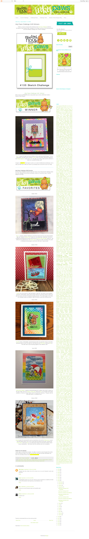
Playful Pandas (69, 371)
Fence (57, 200)
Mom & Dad (66, 288)
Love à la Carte (59, 277)
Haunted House (62, 233)
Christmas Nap (59, 163)
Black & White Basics (68, 136)
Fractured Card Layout (68, 210)
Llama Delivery (69, 274)
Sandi (18, 293)
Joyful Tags (58, 268)
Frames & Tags (62, 213)
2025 (59, 470)
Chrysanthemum (69, 168)
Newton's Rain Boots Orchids (61, 345)
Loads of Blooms (59, 275)
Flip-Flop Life (66, 204)
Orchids (57, 359)
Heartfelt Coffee (59, 235)
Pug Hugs (67, 375)
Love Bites (70, 277)
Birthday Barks (59, 130)
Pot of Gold (65, 374)
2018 (59, 516)
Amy (20, 486)
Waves (66, 450)
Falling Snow (67, 196)
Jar (63, 267)
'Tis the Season (59, 105)
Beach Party (64, 123)
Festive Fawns (62, 200)
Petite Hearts (62, 367)
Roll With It (63, 386)
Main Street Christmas (60, 284)
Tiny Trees (65, 437)
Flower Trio (58, 209)
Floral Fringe (59, 207)
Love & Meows (63, 276)
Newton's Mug (69, 337)
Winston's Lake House (60, 458)
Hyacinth (57, 253)
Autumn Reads (66, 117)
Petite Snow (60, 368)
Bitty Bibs (57, 136)
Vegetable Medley (66, 447)
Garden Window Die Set (60, 220)
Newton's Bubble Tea (68, 317)
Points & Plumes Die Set (68, 372)
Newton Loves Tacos (63, 303)
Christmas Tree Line (63, 167)
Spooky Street (28, 237)
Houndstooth (63, 252)
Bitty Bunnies (62, 136)
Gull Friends (69, 222)
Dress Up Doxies (59, 189)
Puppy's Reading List (60, 381)
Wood (68, 460)
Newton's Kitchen (66, 333)
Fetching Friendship (65, 201)
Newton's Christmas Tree (64, 320)
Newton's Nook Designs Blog (55, 17)
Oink (62, 358)
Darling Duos (58, 183)
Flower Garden (64, 208)
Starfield (57, 426)
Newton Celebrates (60, 295)
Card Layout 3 (67, 150)
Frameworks (65, 214)
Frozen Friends (59, 218)
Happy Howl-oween (68, 229)
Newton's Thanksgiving (67, 354)
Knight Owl (67, 269)
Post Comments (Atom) (25, 525)
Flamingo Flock (63, 203)
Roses (66, 386)
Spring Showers (69, 422)
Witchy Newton (64, 460)
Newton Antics (70, 294)
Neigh (63, 293)
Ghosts (60, 221)
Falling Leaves (47, 440)
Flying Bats (64, 209)
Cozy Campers (59, 177)
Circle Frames (59, 169)
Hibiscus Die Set (66, 242)
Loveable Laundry (65, 281)
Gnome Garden (63, 222)
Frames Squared (69, 213)
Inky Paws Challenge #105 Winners (65, 498)
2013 (59, 524)
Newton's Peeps (69, 339)
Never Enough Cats (59, 294)
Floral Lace (66, 207)
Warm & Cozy (62, 450)
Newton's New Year (68, 338)
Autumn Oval (62, 117)
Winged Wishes (59, 454)
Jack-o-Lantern (60, 267)
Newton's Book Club (67, 315)
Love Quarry (58, 281)
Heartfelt (57, 234)
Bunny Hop (63, 143)
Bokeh (62, 138)
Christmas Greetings (63, 162)
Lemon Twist (58, 273)
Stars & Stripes (63, 426)
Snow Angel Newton (60, 406)
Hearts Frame (69, 240)
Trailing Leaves (69, 438)
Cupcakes (64, 180)
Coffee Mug (65, 173)
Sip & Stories (58, 398)
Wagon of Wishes (66, 448)
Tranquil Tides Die (65, 439)
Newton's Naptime (60, 338)
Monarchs (70, 288)
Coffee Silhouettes (60, 174)
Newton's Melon (69, 334)
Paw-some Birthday (66, 364)
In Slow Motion (62, 253)
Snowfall (67, 409)
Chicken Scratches (69, 158)
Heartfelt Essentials (66, 235)
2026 (59, 469)
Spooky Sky (66, 418)
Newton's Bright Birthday (60, 317)
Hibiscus (61, 242)
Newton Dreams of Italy (60, 296)
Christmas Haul (69, 162)
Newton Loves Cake (60, 301)
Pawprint (63, 365)
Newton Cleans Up (68, 295)
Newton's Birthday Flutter (62, 312)
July (59, 504)
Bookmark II (64, 141)
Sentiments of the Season (62, 392)
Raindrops (68, 384)
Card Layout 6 (67, 151)
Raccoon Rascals (59, 384)
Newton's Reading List (62, 347)
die (30, 158)
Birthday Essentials (65, 130)
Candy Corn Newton (66, 148)
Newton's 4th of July (68, 306)
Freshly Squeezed (63, 215)
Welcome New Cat (68, 451)
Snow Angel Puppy (68, 406)
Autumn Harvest (63, 115)
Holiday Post (62, 247)
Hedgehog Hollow (60, 241)
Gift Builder (65, 221)
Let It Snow (64, 273)
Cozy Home (65, 177)
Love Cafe (63, 279)
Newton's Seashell (62, 348)
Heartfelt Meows (65, 239)
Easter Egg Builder (66, 189)
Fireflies (60, 202)
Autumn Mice (19, 442)
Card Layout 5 (62, 151)
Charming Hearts (63, 157)
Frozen (63, 216)
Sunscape (61, 431)
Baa (59, 118)
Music (57, 290)
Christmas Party (65, 163)
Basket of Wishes (60, 121)
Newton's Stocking (68, 350)
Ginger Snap (70, 221)
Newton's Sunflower (68, 352)
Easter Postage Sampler (62, 190)
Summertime (70, 428)
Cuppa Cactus (69, 180)
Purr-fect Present (69, 381)
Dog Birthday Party (64, 187)
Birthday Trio (64, 135)
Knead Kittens (61, 269)
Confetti (34, 157)
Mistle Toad (58, 288)
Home (17, 17)
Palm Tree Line (65, 361)
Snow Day (58, 407)
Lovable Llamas (66, 275)
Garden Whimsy (69, 219)
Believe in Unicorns (59, 128)
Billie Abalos (21, 469)
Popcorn (57, 373)
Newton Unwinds (61, 306)
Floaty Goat (63, 206)
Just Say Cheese (64, 268)
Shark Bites (66, 394)
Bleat (57, 137)
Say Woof (61, 387)
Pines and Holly (59, 371)
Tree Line (70, 439)
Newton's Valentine (59, 357)
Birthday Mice (69, 131)
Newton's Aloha (58, 307)
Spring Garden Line (68, 420)
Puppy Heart (66, 378)
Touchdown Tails (59, 438)
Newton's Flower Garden (61, 327)
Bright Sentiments (59, 142)
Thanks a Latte (67, 434)
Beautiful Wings (62, 127)
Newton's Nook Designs (61, 339)
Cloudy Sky (58, 170)
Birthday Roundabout (68, 134)
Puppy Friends (61, 378)
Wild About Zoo (61, 453)
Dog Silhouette (69, 188)
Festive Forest (59, 201)
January (60, 514)
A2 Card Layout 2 (67, 108)
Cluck (62, 170)
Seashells (70, 390)
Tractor (64, 438)
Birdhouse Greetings (62, 129)
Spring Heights (63, 421)
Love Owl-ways (69, 280)
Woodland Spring (68, 461)
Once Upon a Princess (67, 358)
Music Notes (61, 290)
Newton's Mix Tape (69, 335)
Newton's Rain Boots (67, 344)
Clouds (71, 169)
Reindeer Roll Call (67, 385)
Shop (65, 17)
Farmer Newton (69, 197)
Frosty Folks (69, 215)
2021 (59, 477)
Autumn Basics (69, 113)
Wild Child (66, 453)
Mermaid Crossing (68, 286)
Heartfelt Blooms (62, 234)
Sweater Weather (66, 431)
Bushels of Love (69, 144)
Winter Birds (58, 459)
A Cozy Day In (68, 105)
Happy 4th (61, 228)
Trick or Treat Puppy (66, 441)
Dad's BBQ (66, 181)
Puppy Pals (70, 378)
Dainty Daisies (59, 182)
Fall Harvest (67, 194)
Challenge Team (43, 17)
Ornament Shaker (62, 359)
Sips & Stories (63, 398)
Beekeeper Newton (69, 127)
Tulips (61, 444)
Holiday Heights (61, 246)
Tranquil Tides (59, 439)
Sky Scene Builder (68, 400)
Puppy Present (64, 379)
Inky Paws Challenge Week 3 (65, 260)
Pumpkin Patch (66, 377)
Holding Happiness (21, 158)
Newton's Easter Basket (67, 326)
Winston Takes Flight (67, 454)
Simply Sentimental (68, 397)
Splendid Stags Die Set (60, 415)
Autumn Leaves (69, 115)
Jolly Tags (70, 267)
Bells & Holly (66, 128)
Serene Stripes (64, 393)
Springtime (58, 424)
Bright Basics (69, 141)
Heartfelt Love (59, 239)
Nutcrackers (58, 358)
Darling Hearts (64, 183)
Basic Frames (69, 120)
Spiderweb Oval (69, 414)
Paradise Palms (59, 363)
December (61, 482)
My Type (68, 290)
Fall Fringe (62, 194)
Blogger (46, 535)
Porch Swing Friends (64, 373)
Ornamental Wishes (68, 360)
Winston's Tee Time (69, 458)
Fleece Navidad (59, 204)
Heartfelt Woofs (63, 240)
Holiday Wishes (65, 249)
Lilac (60, 274)
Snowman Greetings (59, 412)
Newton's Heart (65, 332)
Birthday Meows (63, 131)
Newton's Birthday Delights (66, 311)
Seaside (57, 391)
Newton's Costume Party (67, 321)
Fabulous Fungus (67, 193)
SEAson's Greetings (62, 391)
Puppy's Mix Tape (69, 380)
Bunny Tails (58, 144)
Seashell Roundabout (64, 390)
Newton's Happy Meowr (63, 331)
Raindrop (64, 384)
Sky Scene (63, 400)
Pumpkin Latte (59, 377)
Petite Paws (66, 367)
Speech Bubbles (59, 414)
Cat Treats (63, 156)
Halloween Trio (69, 226)
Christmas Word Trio (63, 168)
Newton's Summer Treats (61, 351)
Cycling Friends (59, 181)
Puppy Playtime (59, 379)
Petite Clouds (67, 366)
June (60, 506)
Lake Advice (63, 270)
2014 (59, 523)
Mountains (68, 289)
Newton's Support (59, 353)
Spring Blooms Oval (60, 420)
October (60, 485)
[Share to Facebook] (36, 458)
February (60, 513)
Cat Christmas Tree (67, 155)
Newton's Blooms (62, 314)
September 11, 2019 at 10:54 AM (27, 486)
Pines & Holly (69, 370)
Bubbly (71, 142)
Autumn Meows (59, 116)
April (59, 509)
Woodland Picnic (62, 461)
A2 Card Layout (59, 108)
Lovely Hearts (67, 282)
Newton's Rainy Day (31, 391)
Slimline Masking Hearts (65, 404)
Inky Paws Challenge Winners (43, 459)
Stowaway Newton (59, 427)
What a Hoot (65, 452)
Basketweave (67, 121)
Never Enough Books (68, 293)
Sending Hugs (69, 391)
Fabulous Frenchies (59, 193)
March (60, 511)
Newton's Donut (59, 326)
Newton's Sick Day (68, 348)
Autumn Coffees (59, 114)
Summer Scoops (63, 428)
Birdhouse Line (69, 129)
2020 (59, 479)
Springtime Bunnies (64, 424)
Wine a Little (70, 453)
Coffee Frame (66, 171)
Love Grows (63, 280)
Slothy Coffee (63, 405)
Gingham (58, 222)
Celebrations (58, 157)
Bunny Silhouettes (69, 143)
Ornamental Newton (68, 359)
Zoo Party (58, 464)
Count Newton (69, 176)
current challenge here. (34, 454)
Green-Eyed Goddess (20, 390)
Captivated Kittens (59, 150)
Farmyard (63, 198)
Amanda (17, 440)
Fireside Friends (65, 202)
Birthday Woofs (69, 135)
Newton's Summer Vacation (64, 352)
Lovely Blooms (62, 282)
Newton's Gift (69, 327)
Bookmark (60, 141)
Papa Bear (70, 361)
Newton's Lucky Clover (62, 334)
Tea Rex (65, 433)
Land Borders (69, 270)
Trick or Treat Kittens (65, 440)
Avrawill (17, 341)
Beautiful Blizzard (60, 124)
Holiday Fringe (59, 245)
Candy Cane (70, 147)
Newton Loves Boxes (68, 300)
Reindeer (62, 385)
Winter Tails (70, 459)
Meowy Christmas (60, 286)
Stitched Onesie (69, 426)
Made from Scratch (62, 283)
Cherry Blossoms (62, 158)
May (59, 508)
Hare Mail (62, 232)
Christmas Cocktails (64, 161)
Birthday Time (58, 135)
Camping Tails (65, 147)
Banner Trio (61, 120)
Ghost (66, 220)
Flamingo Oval (69, 203)
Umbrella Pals (60, 445)
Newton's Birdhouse (64, 308)
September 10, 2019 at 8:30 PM (27, 477)
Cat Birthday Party (59, 155)
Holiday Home (66, 246)
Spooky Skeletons (60, 418)
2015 (59, 521)
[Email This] (32, 458)
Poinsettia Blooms (59, 372)
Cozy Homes (70, 177)
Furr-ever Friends (65, 218)
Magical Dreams (69, 283)
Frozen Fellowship (68, 216)
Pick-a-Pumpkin (66, 368)
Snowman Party (66, 412)
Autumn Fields (66, 114)
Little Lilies (63, 274)
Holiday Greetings (65, 245)
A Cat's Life (64, 105)
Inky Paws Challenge (42, 26)
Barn (65, 120)
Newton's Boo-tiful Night (42, 238)
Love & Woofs (69, 276)
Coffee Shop (70, 173)
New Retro (65, 294)
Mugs (71, 289)
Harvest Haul (66, 232)
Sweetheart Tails (63, 432)
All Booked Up (67, 110)
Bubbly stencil (58, 143)
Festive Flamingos (69, 200)
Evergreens (70, 191)
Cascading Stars (69, 154)
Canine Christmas (68, 149)
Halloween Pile (64, 225)
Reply (20, 474)
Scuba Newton (63, 388)
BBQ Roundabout (63, 122)
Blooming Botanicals (68, 137)
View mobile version (34, 522)
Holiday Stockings (59, 249)
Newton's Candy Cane (61, 318)
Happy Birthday (66, 228)
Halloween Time (61, 226)
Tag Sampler (68, 432)
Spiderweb (65, 414)
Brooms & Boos (66, 142)
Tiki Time (70, 435)
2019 (59, 480)
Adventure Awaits (68, 109)
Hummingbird (69, 252)
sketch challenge (69, 398)
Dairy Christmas (66, 182)
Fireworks (70, 202)
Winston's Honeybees (68, 457)
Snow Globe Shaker (63, 408)
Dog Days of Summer (62, 188)
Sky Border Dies (59, 399)
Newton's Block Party (65, 313)
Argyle (66, 111)
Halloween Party (59, 225)
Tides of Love (66, 435)
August (60, 503)
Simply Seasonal (62, 397)
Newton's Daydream (68, 325)
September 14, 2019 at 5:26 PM (28, 493)
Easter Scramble (69, 190)
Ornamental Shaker (59, 360)
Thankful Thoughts (60, 434)
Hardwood (58, 232)
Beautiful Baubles (69, 123)
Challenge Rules (34, 17)
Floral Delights (69, 206)
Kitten (69, 268)
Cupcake (60, 180)
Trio (71, 441)
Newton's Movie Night (60, 337)
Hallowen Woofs (66, 227)
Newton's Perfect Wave (64, 341)
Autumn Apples (64, 113)
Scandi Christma (66, 387)
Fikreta (20, 493)
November (61, 483)
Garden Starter (62, 219)
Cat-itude (67, 156)
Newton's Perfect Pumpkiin (61, 340)
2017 (59, 518)
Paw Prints (61, 364)
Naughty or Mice (59, 293)
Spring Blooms (69, 419)
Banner (57, 120)
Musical (65, 290)
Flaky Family (58, 203)
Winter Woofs (58, 460)
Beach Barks (69, 122)
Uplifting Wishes (66, 445)
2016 (59, 520)
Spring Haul (58, 421)
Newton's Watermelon (68, 357)
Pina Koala (42, 343)
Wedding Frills (62, 451)
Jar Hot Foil (67, 267)
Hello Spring (66, 241)
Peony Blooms (61, 366)
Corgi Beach (62, 175)
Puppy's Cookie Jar (61, 380)
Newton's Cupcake (65, 324)
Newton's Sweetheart (68, 353)
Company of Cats (68, 174)
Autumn (60, 113)
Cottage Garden (63, 176)
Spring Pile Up (69, 421)
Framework (58, 214)
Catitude (71, 156)
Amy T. (17, 156)
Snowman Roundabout (68, 413)
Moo (57, 289)
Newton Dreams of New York (66, 297)
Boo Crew (65, 140)
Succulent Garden (66, 427)
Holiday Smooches (68, 248)
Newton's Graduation (60, 328)
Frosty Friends (59, 216)
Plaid (65, 371)
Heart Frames (69, 233)
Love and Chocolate (65, 277)
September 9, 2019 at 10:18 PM (30, 469)
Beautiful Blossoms (68, 124)
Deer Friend (65, 184)
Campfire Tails (59, 147)
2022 (59, 475)
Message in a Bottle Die (68, 287)
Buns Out (63, 144)
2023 (59, 474)
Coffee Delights (61, 171)
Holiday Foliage (69, 243)
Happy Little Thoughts (60, 231)
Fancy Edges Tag (62, 197)
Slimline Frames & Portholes (62, 401)
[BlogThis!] (33, 458)
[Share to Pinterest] (37, 458)
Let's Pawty (68, 273)
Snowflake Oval (69, 411)
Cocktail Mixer (66, 170)
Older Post (51, 520)
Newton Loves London (63, 302)
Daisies (71, 182)
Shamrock (61, 394)
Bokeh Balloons (67, 138)
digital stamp (58, 187)
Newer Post (18, 520)
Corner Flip (67, 175)
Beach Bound (59, 123)
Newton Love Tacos (60, 300)
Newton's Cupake (59, 324)
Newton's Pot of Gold (63, 342)
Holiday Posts (62, 248)
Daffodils (70, 181)
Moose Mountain (62, 289)
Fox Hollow (61, 210)
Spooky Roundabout (60, 417)
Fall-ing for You (64, 195)
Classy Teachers (66, 169)
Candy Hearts (61, 149)
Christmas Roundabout (64, 164)
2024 (59, 472)
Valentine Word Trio (65, 446)
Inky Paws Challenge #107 (63, 491)
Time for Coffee (59, 437)
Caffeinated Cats (63, 145)
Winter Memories (64, 459)
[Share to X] (34, 458)
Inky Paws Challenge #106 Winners (65, 492)
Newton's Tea (59, 354)
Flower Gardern (69, 208)
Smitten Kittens (69, 405)
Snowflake (63, 411)
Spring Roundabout (60, 422)
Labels (60, 270)
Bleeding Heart (61, 137)
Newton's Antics (65, 307)
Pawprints (67, 365)
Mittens (62, 288)
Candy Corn (58, 148)
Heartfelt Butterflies (69, 234)
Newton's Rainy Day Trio (62, 346)
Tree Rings (58, 440)
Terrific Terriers (69, 433)
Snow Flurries (63, 407)
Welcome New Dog (59, 452)
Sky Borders (65, 399)
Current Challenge (24, 17)
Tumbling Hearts (66, 444)
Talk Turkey (62, 433)
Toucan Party (69, 437)
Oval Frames (58, 361)
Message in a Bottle (59, 287)
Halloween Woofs (59, 227)
